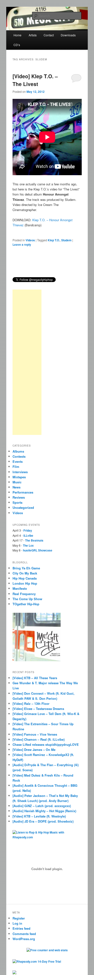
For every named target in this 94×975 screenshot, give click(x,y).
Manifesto (20, 588)
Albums (18, 451)
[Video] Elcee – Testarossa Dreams (38, 708)
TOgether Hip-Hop (26, 604)
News (16, 487)
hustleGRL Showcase (37, 550)
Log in (17, 923)
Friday (27, 530)
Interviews (20, 472)
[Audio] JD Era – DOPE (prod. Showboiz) (43, 821)
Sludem (66, 240)
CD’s (16, 45)
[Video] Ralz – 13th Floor (31, 703)
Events (18, 461)
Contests (19, 456)
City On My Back (25, 573)
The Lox (28, 545)
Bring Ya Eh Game (26, 568)
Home (17, 35)
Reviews (19, 497)
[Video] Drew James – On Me (34, 749)
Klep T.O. (54, 240)
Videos (30, 240)
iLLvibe (28, 535)
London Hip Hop (25, 583)
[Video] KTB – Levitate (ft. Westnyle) (39, 816)
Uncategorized (23, 507)
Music (17, 482)
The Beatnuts (34, 540)
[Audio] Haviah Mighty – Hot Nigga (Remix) (44, 811)
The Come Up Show (27, 599)
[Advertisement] (27, 362)
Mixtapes (19, 477)
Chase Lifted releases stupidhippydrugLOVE (46, 744)
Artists (33, 35)
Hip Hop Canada (25, 578)
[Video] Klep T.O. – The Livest (35, 79)
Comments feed (24, 933)
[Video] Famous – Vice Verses (35, 734)
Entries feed (21, 928)
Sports (17, 502)
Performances (23, 492)
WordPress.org (24, 938)
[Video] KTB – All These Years (35, 678)
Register (19, 918)
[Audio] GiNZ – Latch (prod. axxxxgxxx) (42, 805)
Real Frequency (24, 593)
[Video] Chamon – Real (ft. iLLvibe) (39, 739)
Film (16, 466)
